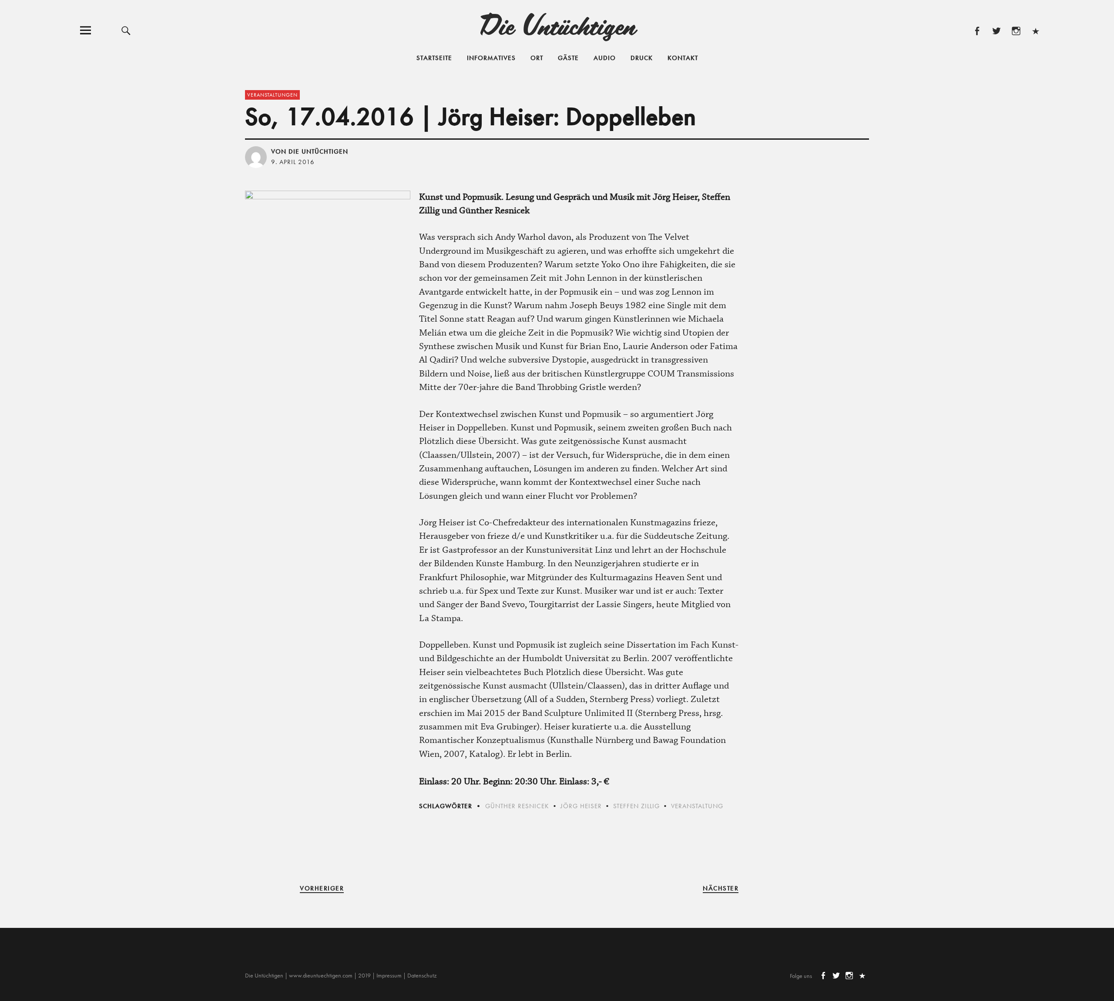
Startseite (434, 58)
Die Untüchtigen (557, 25)
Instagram (1016, 30)
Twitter (996, 30)
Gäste (568, 58)
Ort (536, 58)
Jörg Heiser (581, 806)
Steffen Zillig (636, 806)
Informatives (491, 58)
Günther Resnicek (517, 806)
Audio (605, 58)
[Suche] (126, 30)
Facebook (976, 30)
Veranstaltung (697, 806)
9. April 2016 (293, 162)
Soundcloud (1035, 30)
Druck (642, 58)
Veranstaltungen (272, 94)
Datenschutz (421, 975)
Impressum (389, 975)
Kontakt (683, 58)
